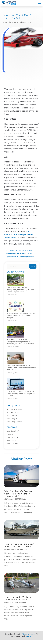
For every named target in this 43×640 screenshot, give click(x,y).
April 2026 (10, 443)
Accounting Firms (13, 422)
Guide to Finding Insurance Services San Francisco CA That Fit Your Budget (21, 316)
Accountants (11, 415)
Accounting (11, 419)
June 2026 (11, 437)
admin (7, 22)
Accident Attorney (13, 409)
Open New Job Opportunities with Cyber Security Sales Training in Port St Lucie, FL (21, 393)
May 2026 (10, 440)
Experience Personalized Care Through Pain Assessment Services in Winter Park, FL (21, 368)
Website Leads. (28, 634)
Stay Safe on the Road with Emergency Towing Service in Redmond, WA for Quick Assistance (20, 342)
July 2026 (10, 434)
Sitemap (28, 636)
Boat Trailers (27, 22)
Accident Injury (12, 412)
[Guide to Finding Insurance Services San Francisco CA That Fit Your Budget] (15, 306)
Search (32, 266)
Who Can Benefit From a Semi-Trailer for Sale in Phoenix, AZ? (18, 493)
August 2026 (11, 431)
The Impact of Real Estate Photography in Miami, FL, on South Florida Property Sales (20, 290)
